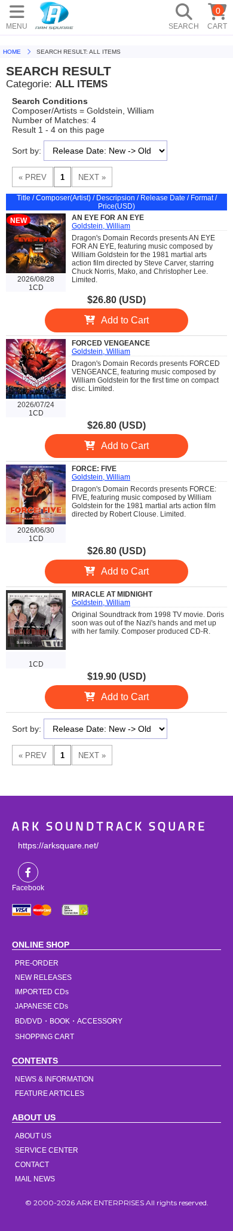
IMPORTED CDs (42, 992)
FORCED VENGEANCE (111, 343)
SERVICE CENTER (46, 1150)
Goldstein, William (101, 226)
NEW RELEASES (43, 977)
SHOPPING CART (44, 1037)
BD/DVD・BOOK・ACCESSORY (68, 1021)
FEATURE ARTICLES (49, 1093)
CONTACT (32, 1164)
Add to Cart (125, 320)
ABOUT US (33, 1136)
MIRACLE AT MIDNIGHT (112, 594)
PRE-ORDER (37, 963)
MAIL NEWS (35, 1179)
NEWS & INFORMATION (54, 1079)
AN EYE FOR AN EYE (108, 217)
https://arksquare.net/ (58, 845)
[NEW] (36, 271)
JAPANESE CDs (41, 1006)
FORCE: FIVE (94, 469)
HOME (54, 15)
